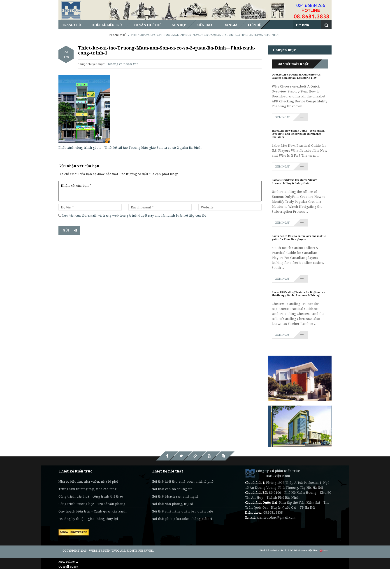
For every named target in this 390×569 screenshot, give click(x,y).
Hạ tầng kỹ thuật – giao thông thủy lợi (88, 519)
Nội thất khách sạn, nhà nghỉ (175, 496)
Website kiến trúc (104, 550)
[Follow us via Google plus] (195, 455)
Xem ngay (282, 117)
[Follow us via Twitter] (181, 455)
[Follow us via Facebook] (167, 455)
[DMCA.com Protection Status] (73, 532)
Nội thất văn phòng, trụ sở (172, 504)
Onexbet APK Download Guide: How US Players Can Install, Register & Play (296, 76)
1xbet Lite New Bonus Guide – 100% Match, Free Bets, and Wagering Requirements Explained (298, 134)
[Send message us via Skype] (223, 455)
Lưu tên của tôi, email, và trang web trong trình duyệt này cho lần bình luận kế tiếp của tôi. (134, 215)
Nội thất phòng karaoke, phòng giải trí (182, 519)
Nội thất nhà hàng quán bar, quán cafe (182, 511)
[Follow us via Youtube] (209, 455)
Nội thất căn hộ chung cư (171, 489)
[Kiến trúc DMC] (250, 473)
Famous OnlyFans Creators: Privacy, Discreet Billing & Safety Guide (294, 181)
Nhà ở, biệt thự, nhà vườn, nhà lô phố (88, 481)
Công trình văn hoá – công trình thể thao (90, 496)
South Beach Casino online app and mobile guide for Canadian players (299, 237)
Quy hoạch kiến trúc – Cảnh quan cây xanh (92, 511)
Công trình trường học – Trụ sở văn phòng (91, 504)
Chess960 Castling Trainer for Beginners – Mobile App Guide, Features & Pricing (298, 293)
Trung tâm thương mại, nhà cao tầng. (87, 489)
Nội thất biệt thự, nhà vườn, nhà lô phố (183, 481)
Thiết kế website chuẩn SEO (276, 550)
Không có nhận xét (123, 64)
